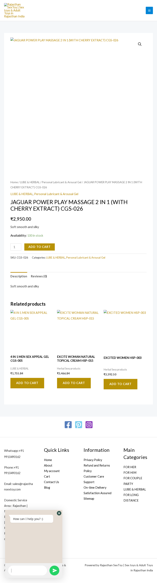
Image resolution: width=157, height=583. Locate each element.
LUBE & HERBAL (30, 182)
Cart (47, 476)
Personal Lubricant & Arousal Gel (61, 182)
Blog (47, 487)
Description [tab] (18, 276)
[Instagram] (89, 425)
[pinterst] (79, 425)
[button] (140, 44)
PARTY (128, 484)
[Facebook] (68, 425)
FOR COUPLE (132, 478)
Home (14, 182)
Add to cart (39, 247)
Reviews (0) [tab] (39, 276)
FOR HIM (129, 472)
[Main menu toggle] (149, 10)
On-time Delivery (95, 487)
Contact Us (51, 482)
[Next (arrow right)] (150, 291)
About (48, 465)
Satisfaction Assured (97, 493)
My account (52, 471)
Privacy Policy (93, 460)
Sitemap (89, 498)
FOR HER (129, 467)
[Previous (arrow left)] (7, 291)
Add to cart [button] (27, 383)
